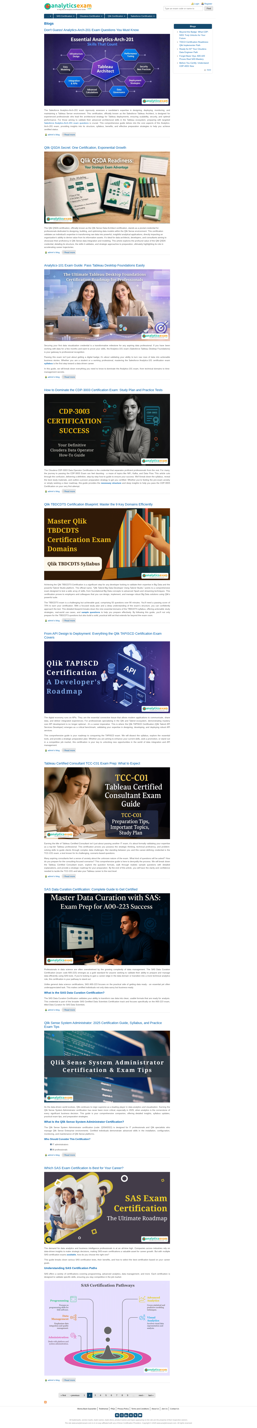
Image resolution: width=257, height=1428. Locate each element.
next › (141, 1395)
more (209, 70)
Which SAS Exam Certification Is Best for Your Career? (83, 1168)
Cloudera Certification (90, 16)
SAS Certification (64, 16)
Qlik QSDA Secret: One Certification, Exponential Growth (85, 147)
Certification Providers (132, 1423)
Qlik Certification (115, 16)
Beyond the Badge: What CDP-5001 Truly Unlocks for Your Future (194, 35)
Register (208, 4)
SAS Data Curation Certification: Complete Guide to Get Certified (90, 889)
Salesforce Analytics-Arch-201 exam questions (66, 123)
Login (196, 4)
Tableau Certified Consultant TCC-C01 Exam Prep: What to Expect (92, 763)
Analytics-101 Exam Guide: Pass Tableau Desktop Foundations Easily (94, 265)
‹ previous (74, 1395)
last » (150, 1395)
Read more (69, 134)
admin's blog (54, 134)
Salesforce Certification (141, 16)
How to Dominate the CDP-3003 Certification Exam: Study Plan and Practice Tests (103, 390)
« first (63, 1395)
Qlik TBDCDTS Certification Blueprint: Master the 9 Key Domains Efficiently (98, 504)
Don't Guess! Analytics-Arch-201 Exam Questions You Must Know (91, 30)
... (48, 16)
